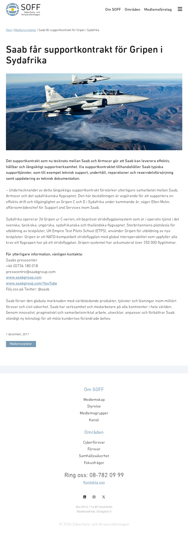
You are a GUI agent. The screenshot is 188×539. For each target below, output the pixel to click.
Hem (9, 30)
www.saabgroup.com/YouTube (31, 283)
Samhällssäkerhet (94, 455)
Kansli (94, 420)
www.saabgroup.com (23, 277)
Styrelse (94, 406)
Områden (132, 9)
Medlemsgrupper (94, 413)
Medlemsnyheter (25, 30)
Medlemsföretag (158, 9)
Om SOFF (113, 9)
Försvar (94, 449)
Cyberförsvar (94, 442)
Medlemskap (94, 399)
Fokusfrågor (94, 462)
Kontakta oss (94, 482)
